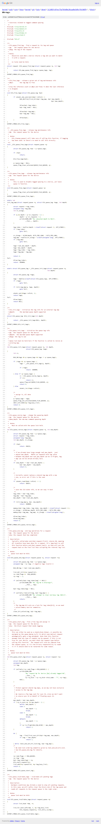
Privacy (17, 821)
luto (38, 9)
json (97, 821)
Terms (23, 821)
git (33, 9)
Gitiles (12, 821)
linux (21, 9)
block (92, 9)
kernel (4, 9)
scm (16, 9)
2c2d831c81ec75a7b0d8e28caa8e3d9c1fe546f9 (66, 9)
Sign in (97, 3)
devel (43, 9)
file (42, 17)
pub (11, 9)
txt (93, 821)
